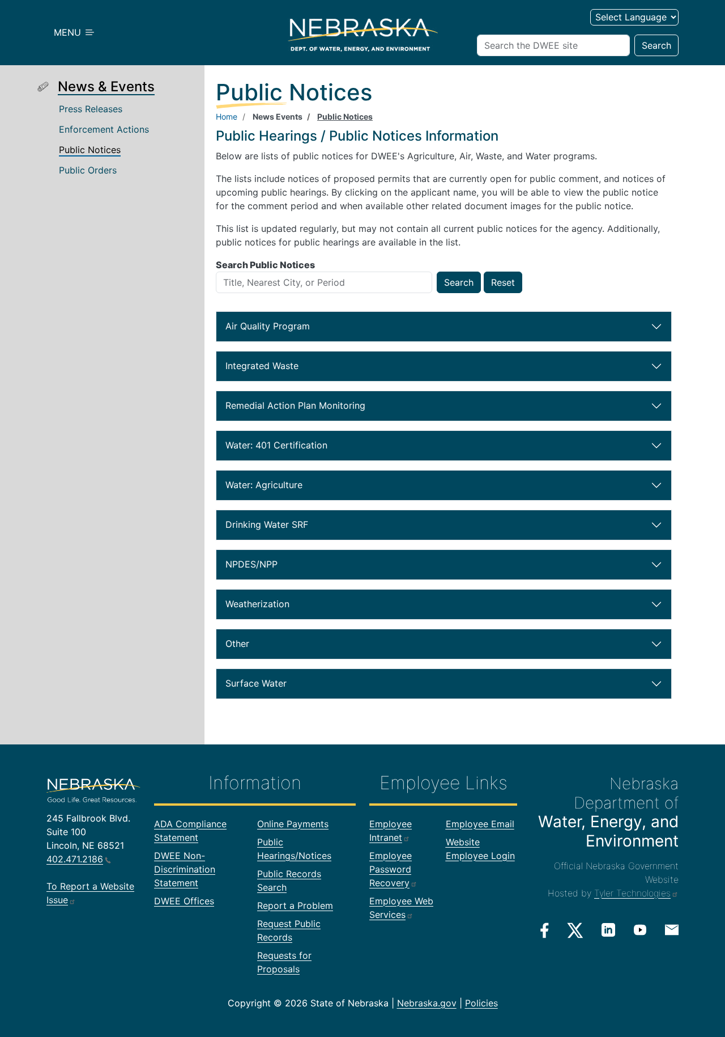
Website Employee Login (480, 848)
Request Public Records (289, 930)
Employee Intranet (390, 830)
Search (656, 45)
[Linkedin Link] (608, 929)
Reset (503, 282)
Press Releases (90, 109)
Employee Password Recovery (390, 869)
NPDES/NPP (277, 566)
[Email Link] (672, 929)
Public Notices (90, 149)
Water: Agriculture (276, 487)
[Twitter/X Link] (575, 930)
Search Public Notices (265, 264)
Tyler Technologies (632, 893)
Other (277, 646)
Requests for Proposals (284, 962)
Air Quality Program (274, 328)
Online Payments (293, 823)
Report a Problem (295, 905)
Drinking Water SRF (277, 527)
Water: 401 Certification (276, 447)
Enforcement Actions (104, 129)
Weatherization (277, 606)
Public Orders (88, 170)
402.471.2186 (74, 859)
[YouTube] (640, 929)
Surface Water (277, 686)
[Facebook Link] (544, 930)
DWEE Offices (184, 901)
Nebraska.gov (427, 1003)
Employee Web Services (401, 907)
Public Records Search (289, 880)
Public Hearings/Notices (294, 848)
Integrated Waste (274, 368)
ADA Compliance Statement (190, 830)
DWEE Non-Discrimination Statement (184, 869)
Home (226, 116)
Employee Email (480, 823)
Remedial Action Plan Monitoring (295, 408)
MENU (69, 32)
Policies (481, 1003)
